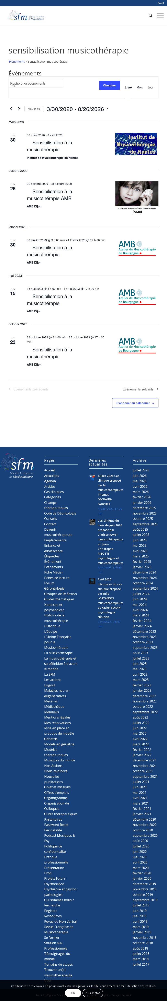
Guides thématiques (59, 599)
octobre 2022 (143, 706)
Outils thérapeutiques (61, 814)
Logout (49, 685)
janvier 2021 (142, 814)
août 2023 (140, 653)
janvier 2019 (142, 932)
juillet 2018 (141, 953)
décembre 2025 (144, 508)
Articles (49, 486)
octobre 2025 (143, 518)
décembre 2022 (144, 696)
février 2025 (142, 561)
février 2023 (142, 685)
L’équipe (50, 631)
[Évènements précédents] (11, 108)
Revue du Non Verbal (60, 921)
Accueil (49, 470)
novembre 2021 (145, 765)
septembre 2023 (145, 647)
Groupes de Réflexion (60, 594)
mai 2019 (139, 916)
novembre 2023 (145, 637)
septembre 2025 (145, 524)
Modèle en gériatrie (59, 744)
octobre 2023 (143, 642)
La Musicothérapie (58, 653)
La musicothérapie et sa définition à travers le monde (60, 663)
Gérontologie (54, 588)
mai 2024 (139, 604)
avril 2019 (140, 921)
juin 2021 (140, 787)
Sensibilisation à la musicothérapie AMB (49, 195)
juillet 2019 (141, 905)
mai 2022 (139, 733)
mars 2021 (141, 803)
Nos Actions (53, 765)
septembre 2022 (145, 712)
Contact (50, 524)
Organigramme (56, 798)
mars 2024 (141, 615)
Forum (49, 583)
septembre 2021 (145, 776)
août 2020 (140, 841)
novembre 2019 (145, 889)
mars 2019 (141, 927)
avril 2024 (140, 610)
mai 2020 (139, 857)
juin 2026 (140, 475)
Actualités (51, 475)
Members (51, 712)
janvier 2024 (142, 626)
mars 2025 (141, 556)
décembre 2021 (144, 760)
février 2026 (142, 497)
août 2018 (140, 948)
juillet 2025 (141, 534)
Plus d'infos (93, 993)
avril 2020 (140, 862)
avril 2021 (140, 798)
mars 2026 (141, 492)
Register (50, 910)
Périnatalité (53, 830)
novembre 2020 (145, 824)
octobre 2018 (143, 943)
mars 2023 (141, 679)
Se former (51, 937)
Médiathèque (54, 706)
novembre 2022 (145, 701)
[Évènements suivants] (18, 108)
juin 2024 (140, 599)
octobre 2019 (143, 894)
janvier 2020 (142, 878)
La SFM (49, 674)
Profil (161, 2)
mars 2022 (141, 744)
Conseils (50, 518)
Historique (52, 626)
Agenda (50, 481)
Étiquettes (52, 556)
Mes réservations (57, 723)
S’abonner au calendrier (133, 403)
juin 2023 (140, 663)
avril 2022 (140, 739)
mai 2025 (139, 545)
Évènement (52, 561)
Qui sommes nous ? (59, 900)
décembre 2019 (144, 884)
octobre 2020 (143, 830)
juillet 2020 (141, 846)
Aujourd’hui (34, 108)
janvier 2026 (142, 502)
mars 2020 (141, 868)
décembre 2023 (144, 631)
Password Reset (56, 824)
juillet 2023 (141, 658)
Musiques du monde (59, 760)
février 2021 (142, 808)
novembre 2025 (145, 513)
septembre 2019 (145, 900)
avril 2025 (140, 551)
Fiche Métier (53, 572)
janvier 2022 (142, 755)
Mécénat (50, 701)
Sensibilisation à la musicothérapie (49, 146)
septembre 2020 (145, 835)
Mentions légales (57, 717)
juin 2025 (140, 540)
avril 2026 (140, 486)
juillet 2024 (141, 594)
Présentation (54, 868)
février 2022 (142, 749)
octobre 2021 (143, 771)
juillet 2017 (141, 964)
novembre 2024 (145, 578)
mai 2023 (139, 669)
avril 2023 (140, 674)
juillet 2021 (141, 782)
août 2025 (140, 529)
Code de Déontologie (60, 513)
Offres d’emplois (56, 792)
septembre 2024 (145, 588)
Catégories (52, 497)
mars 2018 (141, 959)
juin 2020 (140, 851)
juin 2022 (140, 728)
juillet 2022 (141, 723)
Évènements (17, 61)
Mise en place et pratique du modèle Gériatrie (59, 733)
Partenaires (53, 819)
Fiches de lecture (56, 578)
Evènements (53, 567)
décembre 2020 (144, 819)
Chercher (109, 85)
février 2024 (142, 620)
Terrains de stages (58, 964)
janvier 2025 (142, 567)
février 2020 (142, 873)
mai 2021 (139, 792)
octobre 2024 (143, 583)
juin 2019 (140, 910)
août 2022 (140, 717)
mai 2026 (139, 481)
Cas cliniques (54, 492)
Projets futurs (55, 878)
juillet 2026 (141, 470)
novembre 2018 (145, 937)
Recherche (52, 905)
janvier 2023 (142, 690)
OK (73, 993)
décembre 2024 (144, 572)
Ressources (53, 916)
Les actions (52, 679)
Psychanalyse (54, 884)
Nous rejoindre (55, 771)
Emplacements (55, 540)
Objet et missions (57, 787)
